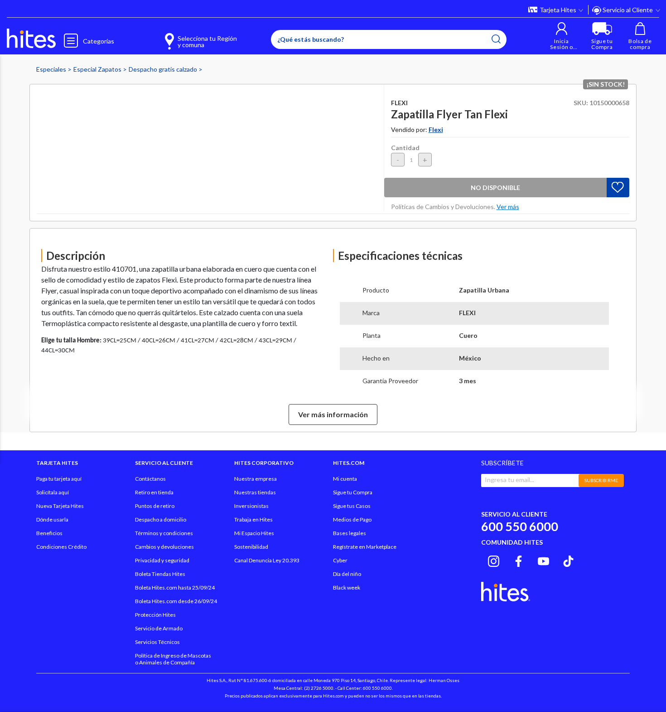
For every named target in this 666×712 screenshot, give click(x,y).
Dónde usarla (52, 519)
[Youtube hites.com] (543, 559)
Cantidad (405, 147)
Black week (346, 587)
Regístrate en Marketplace (364, 546)
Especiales (52, 69)
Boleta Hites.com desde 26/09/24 (176, 601)
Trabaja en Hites (253, 519)
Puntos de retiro (154, 505)
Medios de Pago (352, 519)
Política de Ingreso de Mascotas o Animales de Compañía (173, 659)
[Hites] (31, 39)
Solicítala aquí (52, 492)
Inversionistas (251, 505)
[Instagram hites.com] (493, 559)
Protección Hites (155, 614)
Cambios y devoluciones (164, 546)
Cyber (340, 560)
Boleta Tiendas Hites (160, 574)
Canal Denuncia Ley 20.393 (266, 560)
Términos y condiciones (164, 533)
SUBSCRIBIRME (601, 480)
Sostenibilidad (251, 546)
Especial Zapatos (98, 69)
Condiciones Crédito (61, 546)
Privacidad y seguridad (162, 560)
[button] (562, 36)
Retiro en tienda (154, 492)
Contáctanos (150, 478)
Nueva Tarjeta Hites (60, 505)
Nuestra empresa (255, 478)
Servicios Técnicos (157, 642)
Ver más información (333, 414)
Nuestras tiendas (255, 492)
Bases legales (349, 533)
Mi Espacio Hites (254, 533)
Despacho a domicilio (160, 519)
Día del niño (347, 574)
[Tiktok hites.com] (568, 559)
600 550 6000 (519, 526)
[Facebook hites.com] (518, 559)
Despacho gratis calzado (163, 69)
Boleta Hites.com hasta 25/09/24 (175, 587)
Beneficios (49, 533)
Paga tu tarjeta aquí (59, 478)
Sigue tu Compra (352, 492)
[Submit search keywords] (496, 39)
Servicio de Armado (159, 628)
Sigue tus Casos (352, 505)
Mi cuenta (345, 478)
